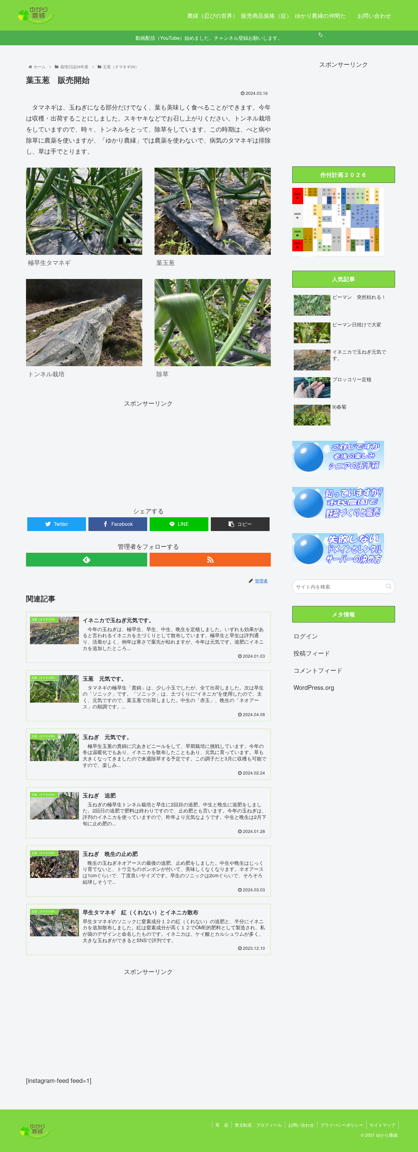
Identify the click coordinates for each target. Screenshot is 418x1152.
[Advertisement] (148, 451)
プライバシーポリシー (341, 1125)
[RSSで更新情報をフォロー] (210, 560)
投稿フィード (311, 652)
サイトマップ (382, 1125)
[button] (388, 586)
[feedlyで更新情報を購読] (86, 560)
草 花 (221, 1125)
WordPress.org (313, 687)
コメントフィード (317, 670)
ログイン (305, 635)
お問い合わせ (301, 1125)
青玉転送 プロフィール (258, 1125)
